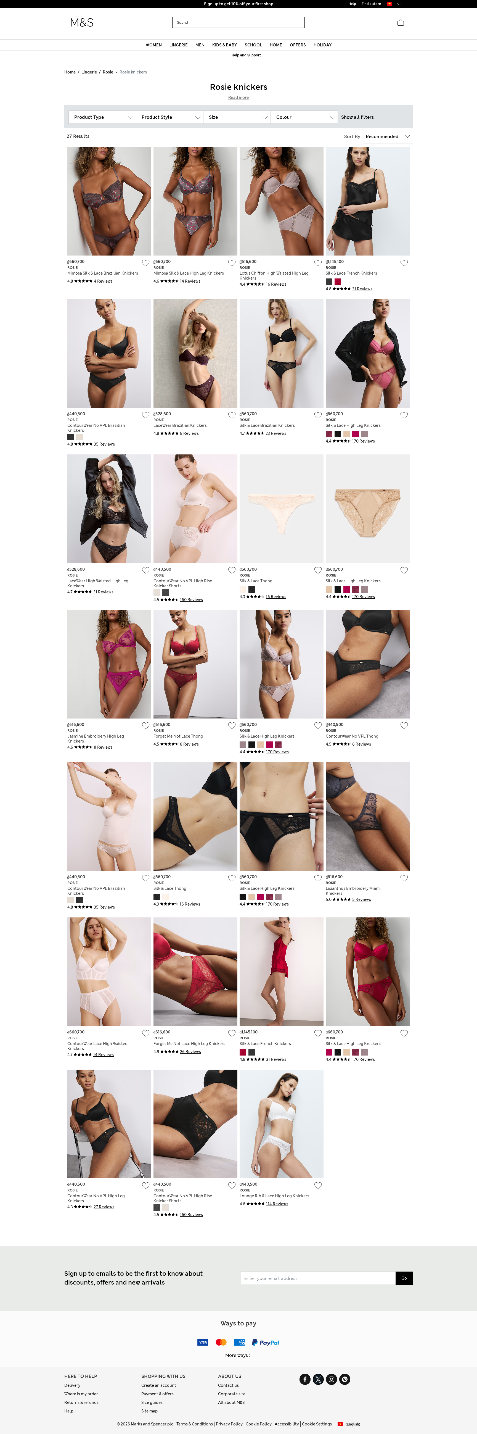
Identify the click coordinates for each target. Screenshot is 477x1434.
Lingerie (89, 72)
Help (68, 1411)
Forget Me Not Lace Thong (178, 736)
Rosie (108, 72)
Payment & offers (157, 1393)
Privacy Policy (229, 1424)
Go (404, 1278)
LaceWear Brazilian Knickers (180, 425)
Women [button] (154, 45)
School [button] (253, 45)
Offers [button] (298, 45)
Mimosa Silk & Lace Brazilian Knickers (102, 273)
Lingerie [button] (178, 45)
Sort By (352, 137)
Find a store (371, 4)
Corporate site (231, 1393)
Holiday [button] (323, 45)
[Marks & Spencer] (82, 23)
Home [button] (276, 45)
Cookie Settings (317, 1424)
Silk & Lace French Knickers (351, 273)
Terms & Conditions (194, 1424)
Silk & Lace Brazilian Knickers (267, 425)
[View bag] (400, 22)
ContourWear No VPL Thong (352, 736)
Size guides (152, 1402)
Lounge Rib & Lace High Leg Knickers (274, 1195)
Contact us (228, 1385)
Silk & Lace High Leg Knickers (353, 425)
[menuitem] (153, 45)
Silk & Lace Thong (256, 580)
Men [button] (200, 45)
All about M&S (231, 1402)
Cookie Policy (259, 1424)
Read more (238, 97)
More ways (236, 1355)
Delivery (72, 1385)
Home (70, 72)
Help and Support (246, 55)
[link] (389, 4)
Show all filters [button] (357, 117)
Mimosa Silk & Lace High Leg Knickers (188, 273)
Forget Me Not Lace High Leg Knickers (189, 1043)
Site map (149, 1411)
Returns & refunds (81, 1402)
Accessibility (287, 1424)
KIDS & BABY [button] (224, 45)
